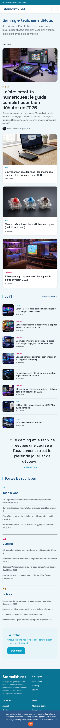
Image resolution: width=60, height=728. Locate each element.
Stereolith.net (14, 9)
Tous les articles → (49, 296)
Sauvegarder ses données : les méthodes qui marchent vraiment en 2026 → (27, 501)
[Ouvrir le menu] (54, 9)
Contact (6, 710)
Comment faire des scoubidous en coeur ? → (22, 614)
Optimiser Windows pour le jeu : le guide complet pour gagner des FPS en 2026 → (29, 568)
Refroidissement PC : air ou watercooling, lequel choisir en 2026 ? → (28, 526)
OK (30, 724)
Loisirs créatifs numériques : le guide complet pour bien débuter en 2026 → (27, 602)
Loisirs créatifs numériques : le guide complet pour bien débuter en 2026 (24, 99)
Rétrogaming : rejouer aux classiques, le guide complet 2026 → (29, 551)
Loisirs (7, 594)
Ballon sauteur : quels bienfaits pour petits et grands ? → (27, 619)
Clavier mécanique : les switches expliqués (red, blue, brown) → (29, 509)
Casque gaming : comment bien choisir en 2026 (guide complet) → (27, 576)
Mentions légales (39, 706)
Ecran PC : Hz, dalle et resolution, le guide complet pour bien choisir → (29, 517)
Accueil (6, 706)
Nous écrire (37, 710)
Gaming (8, 544)
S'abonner (16, 650)
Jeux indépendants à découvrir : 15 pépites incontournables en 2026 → (30, 560)
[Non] (56, 719)
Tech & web (10, 493)
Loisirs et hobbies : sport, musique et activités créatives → (28, 609)
